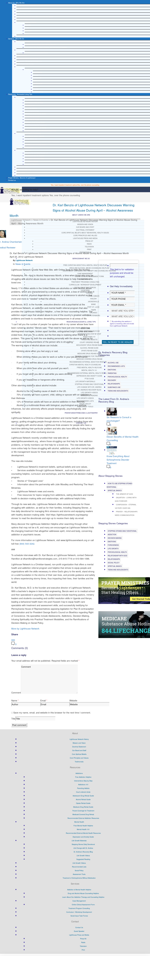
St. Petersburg (38, 92)
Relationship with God (117, 555)
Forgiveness (113, 545)
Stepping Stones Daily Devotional (36, 153)
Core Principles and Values (25, 19)
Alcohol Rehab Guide (32, 117)
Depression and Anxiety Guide (35, 144)
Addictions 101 (30, 105)
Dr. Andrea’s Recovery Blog (34, 158)
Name (14, 700)
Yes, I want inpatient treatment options (64, 185)
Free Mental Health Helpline (34, 136)
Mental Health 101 (31, 139)
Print (26, 33)
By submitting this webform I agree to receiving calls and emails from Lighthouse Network (122, 323)
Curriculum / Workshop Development (29, 61)
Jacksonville (37, 78)
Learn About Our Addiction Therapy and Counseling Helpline (46, 47)
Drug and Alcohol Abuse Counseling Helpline (40, 44)
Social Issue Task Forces (25, 64)
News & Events (22, 264)
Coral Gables (37, 72)
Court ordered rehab (32, 111)
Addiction (112, 534)
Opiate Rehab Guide (32, 119)
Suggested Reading (31, 164)
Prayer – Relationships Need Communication (126, 513)
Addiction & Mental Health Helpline (79, 889)
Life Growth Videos (31, 161)
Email (43, 700)
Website (73, 700)
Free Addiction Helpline (33, 100)
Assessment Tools (22, 175)
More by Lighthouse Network (25, 628)
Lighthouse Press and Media (26, 22)
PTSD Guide (29, 147)
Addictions (20, 97)
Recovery (112, 380)
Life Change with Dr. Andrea (34, 156)
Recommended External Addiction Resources (40, 131)
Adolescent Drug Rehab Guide (35, 114)
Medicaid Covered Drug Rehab (35, 128)
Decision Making (115, 538)
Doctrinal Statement (23, 14)
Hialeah (35, 75)
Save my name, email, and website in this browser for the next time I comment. (52, 712)
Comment (16, 692)
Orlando (36, 89)
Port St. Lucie (37, 83)
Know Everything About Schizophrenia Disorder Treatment (118, 460)
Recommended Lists (23, 170)
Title (13, 718)
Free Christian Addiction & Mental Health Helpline (33, 41)
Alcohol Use (113, 363)
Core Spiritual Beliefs (79, 754)
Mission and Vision (22, 8)
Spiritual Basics (115, 490)
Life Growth (113, 548)
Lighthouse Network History (26, 5)
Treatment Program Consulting (27, 58)
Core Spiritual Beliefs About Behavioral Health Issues (34, 17)
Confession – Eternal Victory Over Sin (125, 506)
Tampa (35, 86)
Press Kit (28, 25)
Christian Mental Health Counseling (28, 133)
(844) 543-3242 (26, 543)
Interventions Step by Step (34, 103)
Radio (27, 28)
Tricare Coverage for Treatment (36, 125)
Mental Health (79, 822)
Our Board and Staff (23, 11)
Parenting (112, 373)
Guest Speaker (21, 55)
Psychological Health (117, 377)
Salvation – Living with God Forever (125, 499)
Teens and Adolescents (118, 391)
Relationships (114, 384)
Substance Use (114, 387)
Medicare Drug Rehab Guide (35, 122)
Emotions (112, 370)
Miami (35, 80)
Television (28, 31)
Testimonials (20, 36)
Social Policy (20, 172)
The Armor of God (124, 494)
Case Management (23, 50)
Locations (19, 67)
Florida (27, 69)
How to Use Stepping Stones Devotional (119, 485)
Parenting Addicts (31, 108)
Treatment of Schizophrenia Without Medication (79, 878)
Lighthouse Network (24, 260)
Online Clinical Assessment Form (36, 53)
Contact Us (79, 927)
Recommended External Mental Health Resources (42, 142)
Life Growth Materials (23, 150)
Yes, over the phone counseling (88, 185)
